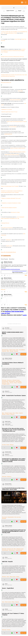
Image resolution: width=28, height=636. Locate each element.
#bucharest (4, 517)
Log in (25, 315)
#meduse (4, 382)
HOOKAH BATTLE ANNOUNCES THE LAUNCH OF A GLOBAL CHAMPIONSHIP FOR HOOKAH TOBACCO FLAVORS (13, 460)
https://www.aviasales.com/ (6, 82)
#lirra (15, 548)
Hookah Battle (17, 39)
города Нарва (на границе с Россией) (12, 154)
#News (16, 413)
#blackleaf (4, 548)
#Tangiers (20, 382)
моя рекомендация (12, 126)
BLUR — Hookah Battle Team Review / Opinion (14, 395)
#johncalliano (18, 381)
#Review (4, 414)
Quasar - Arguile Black (8, 588)
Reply (26, 275)
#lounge (11, 351)
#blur (17, 349)
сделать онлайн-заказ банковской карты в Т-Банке (16, 121)
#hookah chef (10, 548)
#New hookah (13, 576)
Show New (11, 259)
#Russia (8, 414)
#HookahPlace (12, 381)
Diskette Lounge (9, 245)
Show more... (3, 289)
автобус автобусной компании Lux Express (17, 151)
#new (14, 413)
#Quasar (17, 601)
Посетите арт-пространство (7, 227)
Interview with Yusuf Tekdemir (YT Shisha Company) (13, 614)
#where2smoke (18, 550)
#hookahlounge (5, 349)
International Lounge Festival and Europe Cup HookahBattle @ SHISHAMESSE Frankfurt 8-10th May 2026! (14, 531)
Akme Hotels (20, 90)
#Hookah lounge (16, 380)
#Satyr (15, 382)
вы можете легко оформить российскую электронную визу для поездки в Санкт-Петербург (13, 50)
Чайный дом (8, 239)
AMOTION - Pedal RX (7, 561)
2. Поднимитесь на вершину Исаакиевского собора (11, 202)
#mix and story (17, 517)
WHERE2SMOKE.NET (8, 134)
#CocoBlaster (22, 349)
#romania (4, 518)
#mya (8, 382)
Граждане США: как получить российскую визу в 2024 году (12, 56)
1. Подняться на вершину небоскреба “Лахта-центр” (11, 198)
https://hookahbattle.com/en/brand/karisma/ (10, 269)
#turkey (8, 629)
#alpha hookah (12, 349)
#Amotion (4, 576)
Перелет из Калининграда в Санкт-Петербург (10, 186)
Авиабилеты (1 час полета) (7, 109)
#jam (8, 351)
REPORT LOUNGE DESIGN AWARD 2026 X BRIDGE (12, 333)
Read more (23, 354)
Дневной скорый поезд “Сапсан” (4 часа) (9, 111)
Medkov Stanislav (8, 262)
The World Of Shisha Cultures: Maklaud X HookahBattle (12, 363)
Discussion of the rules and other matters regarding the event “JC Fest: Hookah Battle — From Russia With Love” (13, 430)
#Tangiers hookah (6, 384)
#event (7, 444)
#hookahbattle (5, 381)
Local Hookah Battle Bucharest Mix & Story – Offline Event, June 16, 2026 (13, 488)
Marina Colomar (7, 278)
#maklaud (16, 351)
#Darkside (4, 380)
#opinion (21, 413)
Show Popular (4, 259)
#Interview (4, 476)
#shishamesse (12, 550)
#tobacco (12, 414)
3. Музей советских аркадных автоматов (9, 207)
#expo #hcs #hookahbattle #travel (8, 252)
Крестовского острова (15, 212)
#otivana (11, 382)
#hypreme (4, 351)
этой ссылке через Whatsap (15, 99)
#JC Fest (4, 444)
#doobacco (9, 380)
